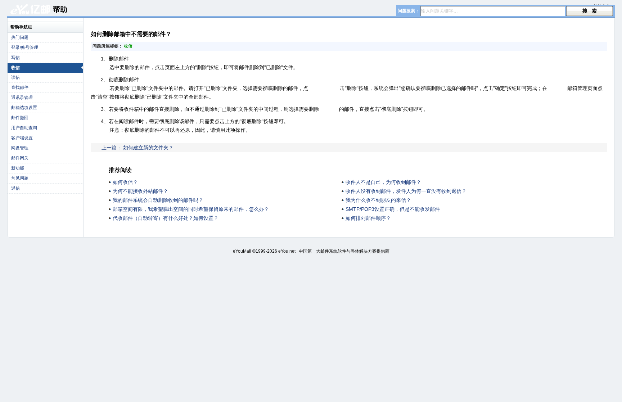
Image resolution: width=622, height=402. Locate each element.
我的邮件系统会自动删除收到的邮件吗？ (158, 200)
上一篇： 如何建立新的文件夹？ (137, 147)
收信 (15, 67)
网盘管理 (19, 147)
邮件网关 (19, 158)
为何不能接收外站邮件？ (140, 191)
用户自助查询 (24, 127)
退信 (15, 188)
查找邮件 (19, 87)
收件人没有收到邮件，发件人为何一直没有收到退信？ (406, 191)
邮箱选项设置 (24, 107)
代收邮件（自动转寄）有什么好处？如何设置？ (165, 218)
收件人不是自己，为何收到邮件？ (383, 182)
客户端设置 (22, 137)
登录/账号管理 (24, 47)
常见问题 (19, 178)
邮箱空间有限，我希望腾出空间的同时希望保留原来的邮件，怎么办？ (191, 209)
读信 (15, 77)
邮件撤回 (19, 117)
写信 (15, 57)
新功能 (17, 168)
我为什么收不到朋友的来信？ (378, 200)
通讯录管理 (22, 97)
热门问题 (19, 37)
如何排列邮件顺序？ (368, 218)
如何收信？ (125, 182)
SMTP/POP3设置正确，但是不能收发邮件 (393, 209)
